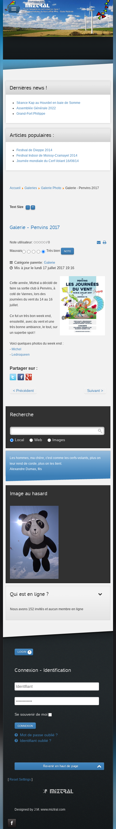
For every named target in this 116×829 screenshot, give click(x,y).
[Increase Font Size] (33, 207)
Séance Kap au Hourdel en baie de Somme (48, 103)
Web (38, 440)
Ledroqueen (21, 354)
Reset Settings (20, 779)
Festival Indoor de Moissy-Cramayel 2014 (46, 155)
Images (58, 440)
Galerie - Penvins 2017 (35, 227)
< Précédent (23, 390)
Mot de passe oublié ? (38, 735)
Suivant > (95, 390)
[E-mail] (99, 242)
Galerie (49, 262)
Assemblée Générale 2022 (36, 108)
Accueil (15, 188)
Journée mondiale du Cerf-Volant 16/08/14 (47, 161)
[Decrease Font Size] (28, 207)
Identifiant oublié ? (35, 740)
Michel (16, 349)
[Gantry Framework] (58, 791)
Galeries (31, 188)
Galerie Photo (51, 188)
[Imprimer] (104, 242)
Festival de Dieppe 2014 (34, 150)
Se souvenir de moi (31, 714)
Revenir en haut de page (60, 766)
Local (19, 440)
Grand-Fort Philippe (30, 113)
